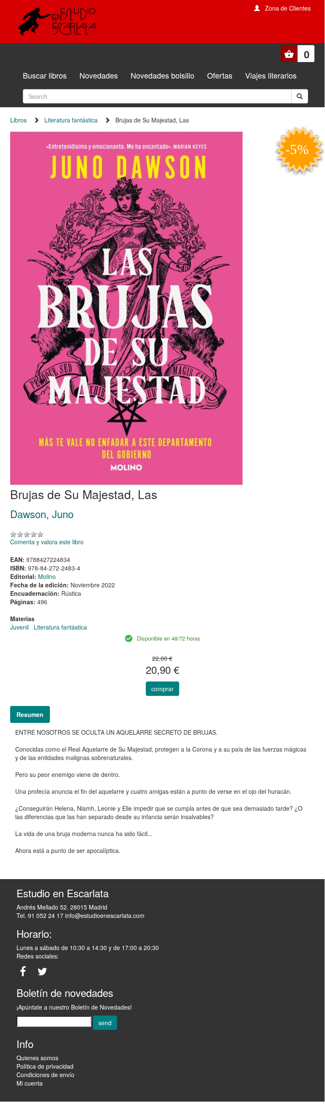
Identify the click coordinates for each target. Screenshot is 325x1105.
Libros (18, 120)
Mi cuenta (29, 1083)
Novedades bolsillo (162, 75)
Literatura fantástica (71, 120)
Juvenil (19, 627)
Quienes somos (37, 1057)
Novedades (98, 75)
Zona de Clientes (288, 8)
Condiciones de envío (45, 1074)
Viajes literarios (271, 75)
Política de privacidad (45, 1066)
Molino (47, 576)
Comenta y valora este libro (47, 542)
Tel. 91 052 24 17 (39, 915)
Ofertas (219, 75)
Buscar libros (45, 75)
